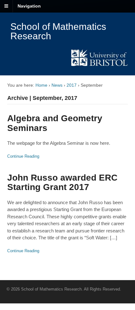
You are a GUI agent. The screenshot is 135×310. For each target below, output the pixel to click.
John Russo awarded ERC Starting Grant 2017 (62, 182)
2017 (72, 85)
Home (41, 85)
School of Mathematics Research (58, 31)
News (56, 85)
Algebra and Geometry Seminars (54, 123)
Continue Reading (23, 156)
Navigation (29, 5)
